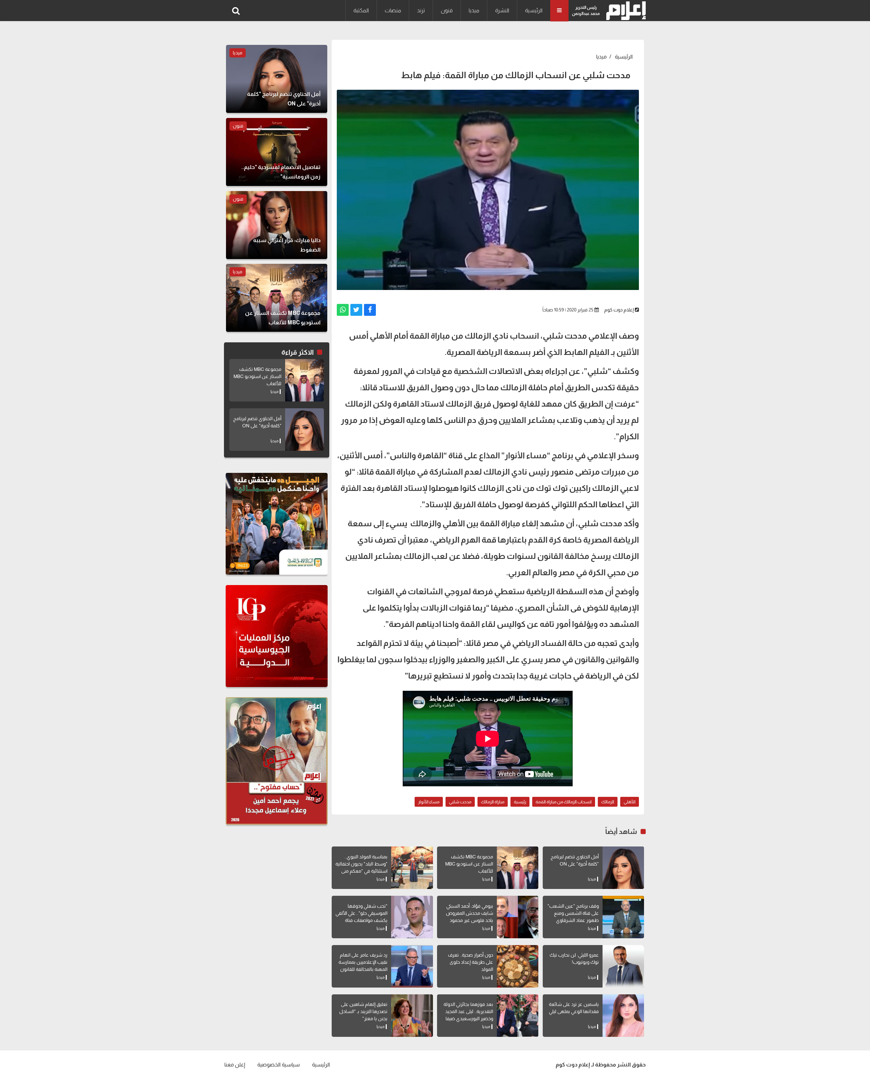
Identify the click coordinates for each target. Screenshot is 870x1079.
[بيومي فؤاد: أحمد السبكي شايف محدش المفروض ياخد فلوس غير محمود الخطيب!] (517, 917)
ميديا (474, 10)
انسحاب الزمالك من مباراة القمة (564, 801)
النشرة (502, 10)
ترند (421, 10)
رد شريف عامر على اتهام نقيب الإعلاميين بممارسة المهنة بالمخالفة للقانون (362, 962)
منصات (393, 10)
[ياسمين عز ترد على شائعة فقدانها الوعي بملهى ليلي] (623, 1015)
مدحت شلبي (460, 801)
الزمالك (607, 801)
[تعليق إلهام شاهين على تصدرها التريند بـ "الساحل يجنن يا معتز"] (412, 1015)
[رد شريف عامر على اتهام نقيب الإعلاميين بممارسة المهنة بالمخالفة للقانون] (412, 966)
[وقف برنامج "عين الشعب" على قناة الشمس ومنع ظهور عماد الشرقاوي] (623, 917)
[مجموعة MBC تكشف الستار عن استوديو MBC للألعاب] (517, 867)
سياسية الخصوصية (278, 1064)
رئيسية (520, 801)
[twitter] (356, 310)
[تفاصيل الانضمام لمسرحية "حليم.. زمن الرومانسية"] (276, 152)
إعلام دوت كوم (619, 309)
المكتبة (361, 10)
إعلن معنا (234, 1064)
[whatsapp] (343, 310)
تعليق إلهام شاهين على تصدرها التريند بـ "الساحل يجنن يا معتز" (363, 1011)
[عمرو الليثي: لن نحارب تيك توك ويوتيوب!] (623, 966)
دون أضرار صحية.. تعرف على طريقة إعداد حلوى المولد (470, 962)
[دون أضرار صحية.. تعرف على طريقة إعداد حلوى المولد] (517, 966)
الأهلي (630, 801)
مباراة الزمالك (492, 801)
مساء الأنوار (428, 801)
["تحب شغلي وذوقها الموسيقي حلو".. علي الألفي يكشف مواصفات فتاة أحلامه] (412, 917)
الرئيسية (533, 10)
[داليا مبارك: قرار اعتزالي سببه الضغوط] (276, 225)
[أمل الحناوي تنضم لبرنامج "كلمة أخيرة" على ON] (623, 867)
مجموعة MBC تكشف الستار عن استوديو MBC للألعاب (469, 864)
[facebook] (370, 310)
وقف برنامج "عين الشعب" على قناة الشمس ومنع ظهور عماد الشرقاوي (573, 913)
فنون (447, 10)
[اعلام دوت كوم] (624, 10)
